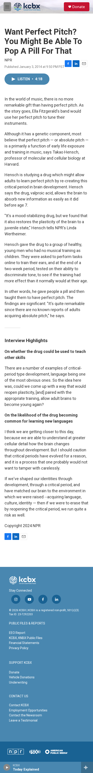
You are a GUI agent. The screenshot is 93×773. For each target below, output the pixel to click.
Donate (78, 7)
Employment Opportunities (28, 710)
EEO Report (17, 633)
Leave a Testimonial (23, 720)
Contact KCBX (19, 705)
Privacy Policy (18, 648)
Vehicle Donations (22, 677)
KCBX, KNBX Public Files (25, 638)
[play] (7, 767)
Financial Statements (24, 643)
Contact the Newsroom (25, 715)
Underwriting (18, 682)
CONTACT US (18, 696)
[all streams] (87, 767)
